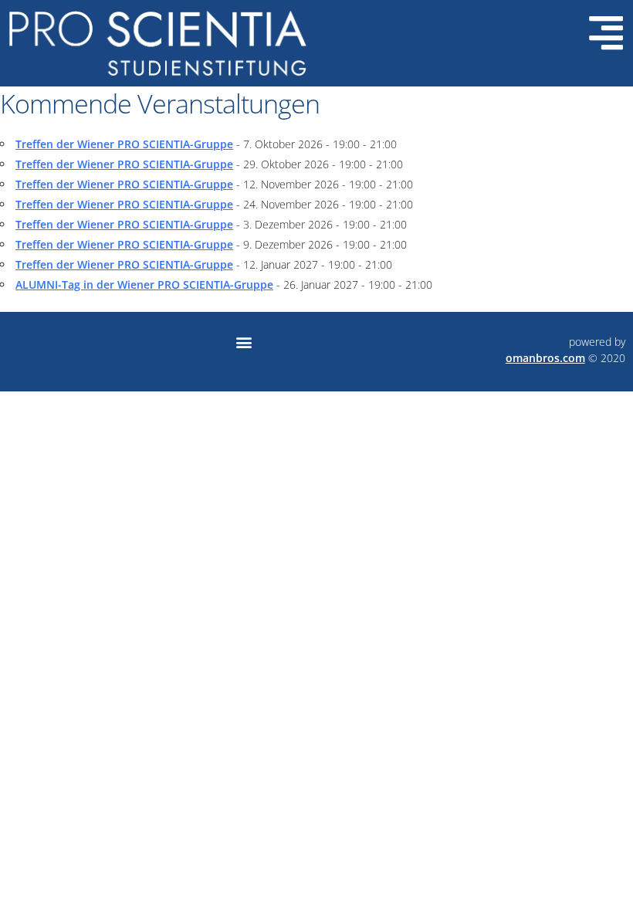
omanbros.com (545, 358)
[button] (244, 342)
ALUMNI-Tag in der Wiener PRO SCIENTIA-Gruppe (144, 284)
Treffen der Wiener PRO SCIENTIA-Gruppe (124, 144)
